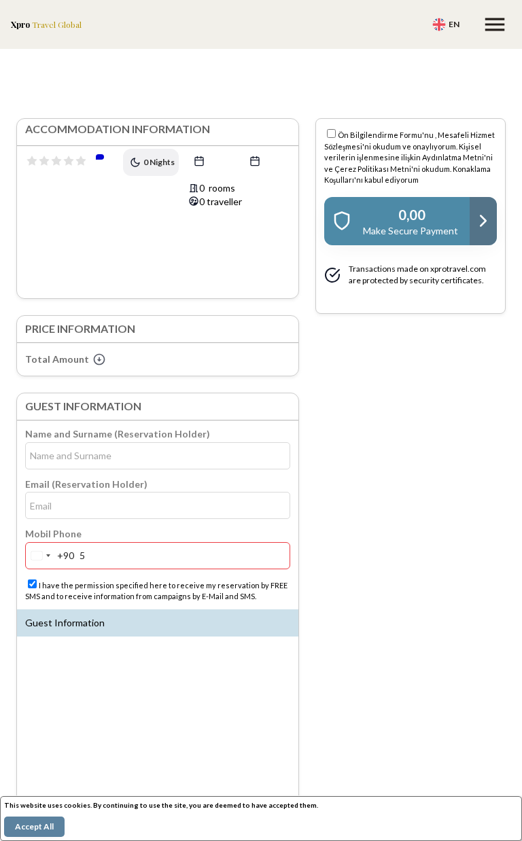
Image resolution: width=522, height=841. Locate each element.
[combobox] (50, 556)
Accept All (34, 826)
